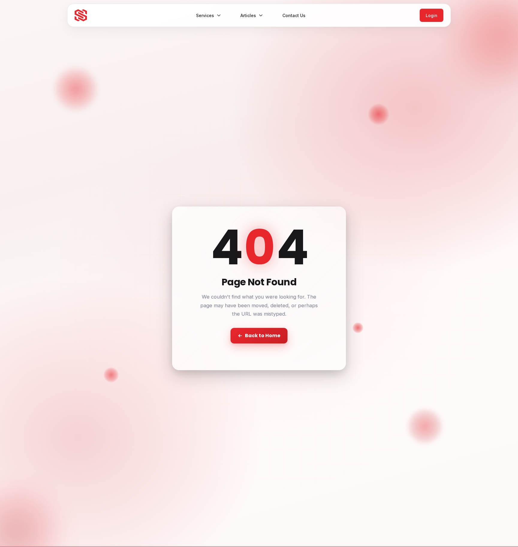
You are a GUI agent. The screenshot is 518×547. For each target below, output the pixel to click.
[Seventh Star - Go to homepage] (81, 15)
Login (431, 15)
